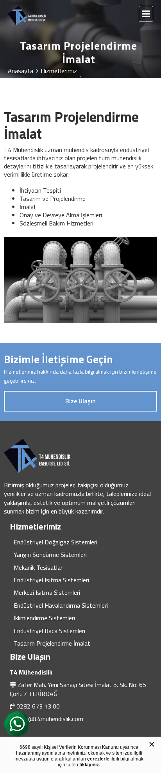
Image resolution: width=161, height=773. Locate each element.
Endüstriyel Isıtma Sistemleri (51, 580)
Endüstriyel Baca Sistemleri (49, 630)
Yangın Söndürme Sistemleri (50, 554)
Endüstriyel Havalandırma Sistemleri (61, 605)
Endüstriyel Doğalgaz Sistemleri (55, 542)
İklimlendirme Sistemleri (44, 618)
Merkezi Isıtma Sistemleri (47, 592)
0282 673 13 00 (38, 706)
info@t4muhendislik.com (50, 718)
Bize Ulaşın (80, 401)
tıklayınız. (89, 765)
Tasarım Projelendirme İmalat (52, 643)
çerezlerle (98, 759)
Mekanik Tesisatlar (38, 567)
